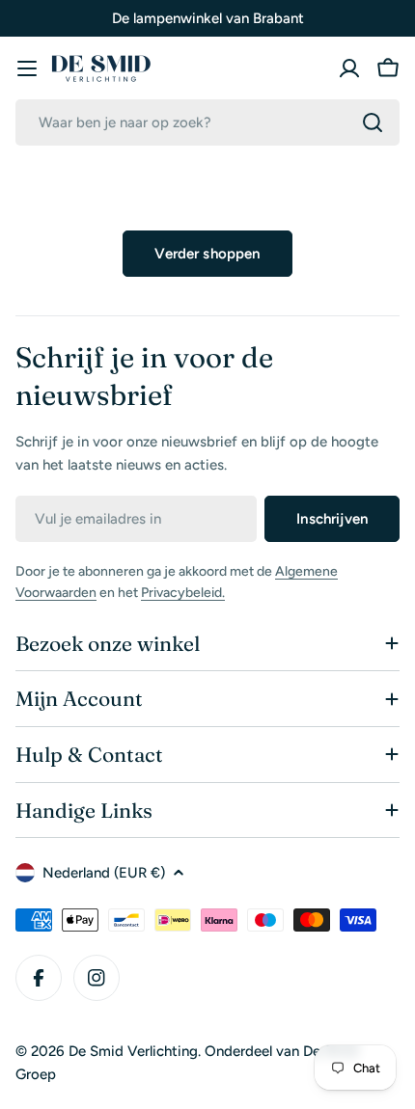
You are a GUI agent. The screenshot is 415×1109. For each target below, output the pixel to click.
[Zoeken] (372, 122)
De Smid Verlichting (133, 1051)
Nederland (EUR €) (103, 872)
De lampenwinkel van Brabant (208, 18)
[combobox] (207, 122)
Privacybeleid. (183, 592)
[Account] (349, 68)
